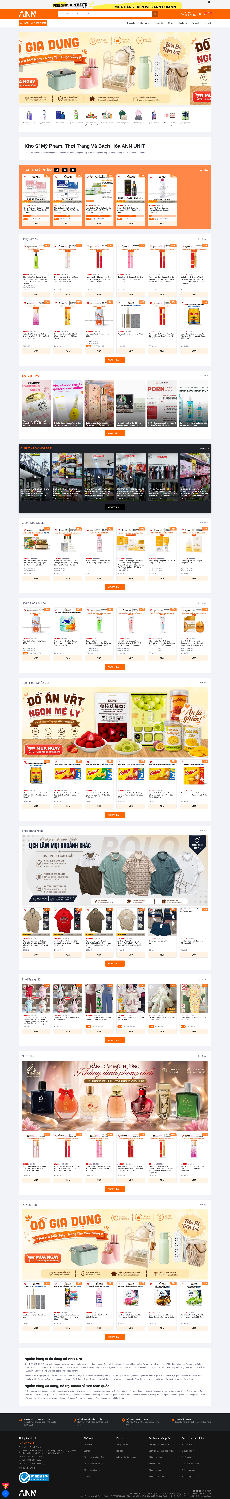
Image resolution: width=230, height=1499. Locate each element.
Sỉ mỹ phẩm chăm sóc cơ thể (161, 1451)
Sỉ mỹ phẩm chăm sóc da (159, 1444)
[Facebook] (27, 1468)
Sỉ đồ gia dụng (155, 1470)
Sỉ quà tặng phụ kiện (190, 1477)
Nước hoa (28, 1056)
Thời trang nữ (31, 979)
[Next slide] (209, 68)
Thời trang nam (32, 830)
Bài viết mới (31, 375)
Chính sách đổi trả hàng (94, 1457)
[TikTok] (31, 1468)
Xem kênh (203, 448)
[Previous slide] (21, 68)
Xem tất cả (203, 170)
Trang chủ (131, 23)
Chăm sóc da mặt (33, 522)
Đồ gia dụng (30, 1204)
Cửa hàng (144, 23)
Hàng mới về (30, 239)
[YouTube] (34, 1468)
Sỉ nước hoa (154, 1464)
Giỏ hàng (183, 23)
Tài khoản (195, 23)
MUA (36, 224)
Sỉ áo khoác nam (189, 1470)
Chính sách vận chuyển (94, 1464)
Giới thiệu (88, 1444)
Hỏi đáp (119, 1451)
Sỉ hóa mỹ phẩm (156, 1457)
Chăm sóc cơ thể (34, 603)
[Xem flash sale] (5, 1485)
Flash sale (158, 23)
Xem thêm (114, 360)
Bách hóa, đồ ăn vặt (35, 682)
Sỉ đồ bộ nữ (187, 1457)
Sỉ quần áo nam (188, 1444)
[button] (105, 99)
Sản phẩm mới (122, 1444)
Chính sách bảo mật (92, 1470)
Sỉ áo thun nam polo (190, 1464)
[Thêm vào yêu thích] (24, 177)
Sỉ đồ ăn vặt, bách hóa (158, 1477)
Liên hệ (208, 23)
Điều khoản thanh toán (126, 1457)
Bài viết (171, 23)
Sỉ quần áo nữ (188, 1451)
